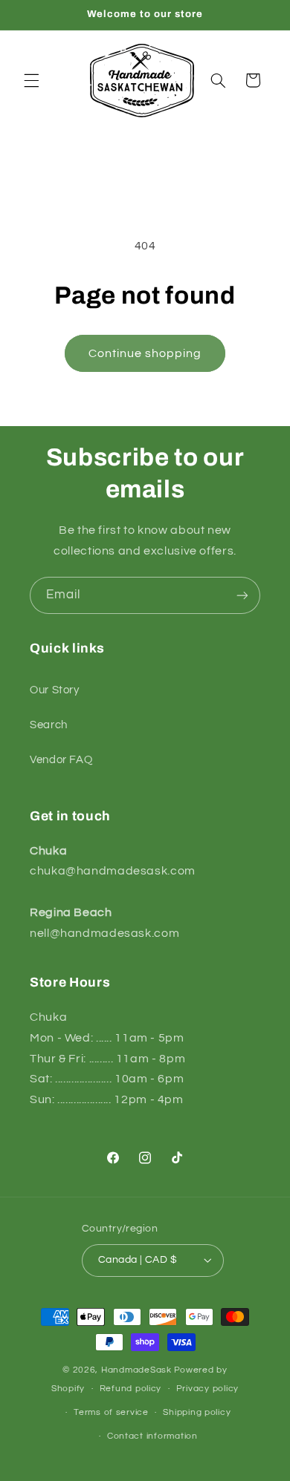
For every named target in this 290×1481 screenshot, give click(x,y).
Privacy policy (207, 1388)
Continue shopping (145, 353)
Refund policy (131, 1388)
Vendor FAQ (61, 759)
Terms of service (111, 1412)
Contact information (152, 1436)
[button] (31, 80)
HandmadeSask (136, 1370)
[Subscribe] (242, 595)
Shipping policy (197, 1412)
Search (49, 724)
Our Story (55, 690)
